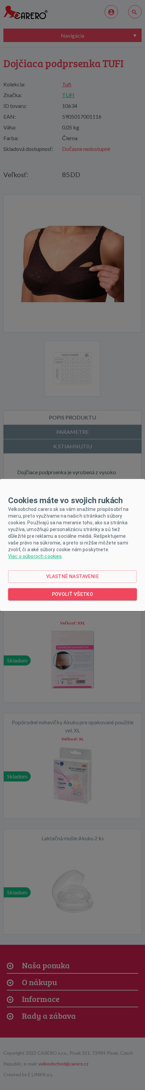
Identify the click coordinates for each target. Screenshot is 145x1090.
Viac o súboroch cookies (35, 556)
